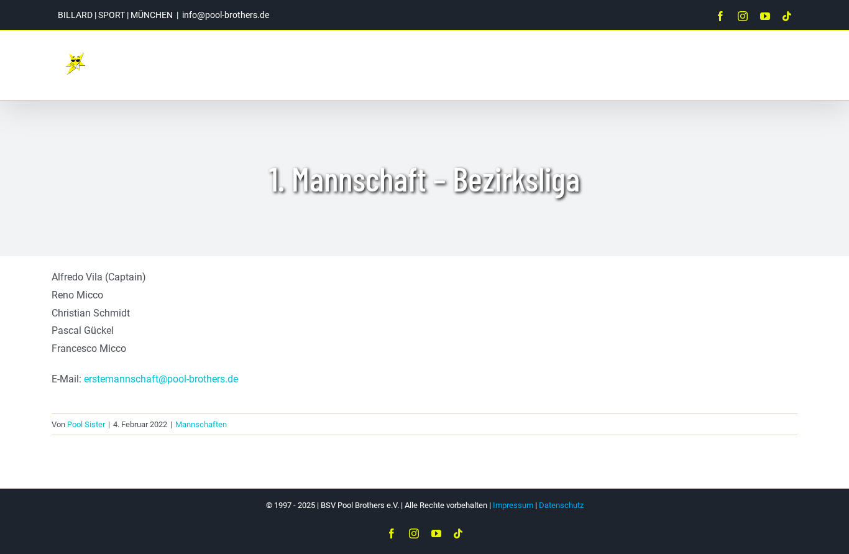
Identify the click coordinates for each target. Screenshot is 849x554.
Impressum (513, 505)
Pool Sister (86, 424)
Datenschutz (561, 505)
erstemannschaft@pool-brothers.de (161, 379)
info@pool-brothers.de (225, 15)
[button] (769, 65)
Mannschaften (201, 424)
